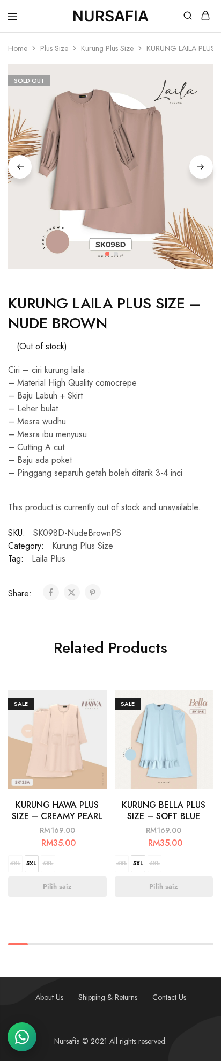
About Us (49, 997)
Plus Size (54, 48)
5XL (31, 863)
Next (201, 167)
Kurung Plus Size (107, 48)
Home (17, 48)
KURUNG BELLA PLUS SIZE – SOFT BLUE (163, 810)
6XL (47, 863)
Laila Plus (48, 558)
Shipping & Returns (107, 997)
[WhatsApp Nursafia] (22, 1036)
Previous (20, 167)
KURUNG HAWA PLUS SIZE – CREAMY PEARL (57, 810)
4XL (15, 863)
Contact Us (169, 997)
